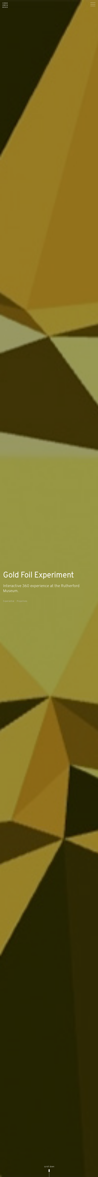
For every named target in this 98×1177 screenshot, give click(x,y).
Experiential (8, 601)
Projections (22, 601)
